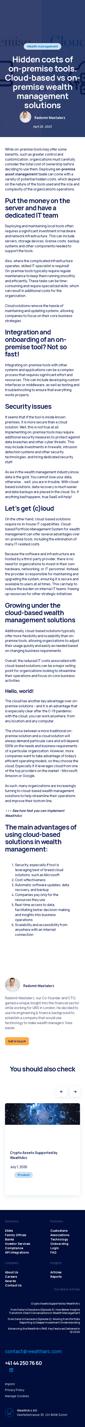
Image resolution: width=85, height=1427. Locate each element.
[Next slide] (75, 1092)
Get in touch (17, 1041)
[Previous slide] (62, 1092)
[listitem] (42, 1149)
